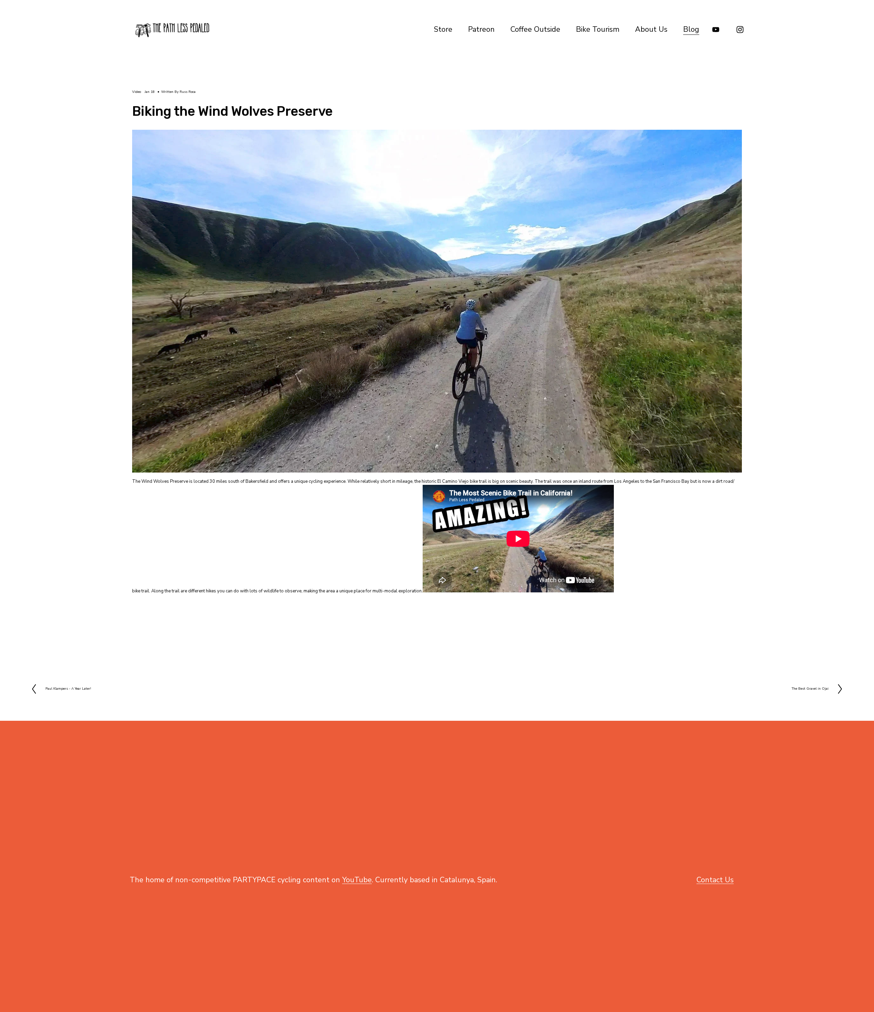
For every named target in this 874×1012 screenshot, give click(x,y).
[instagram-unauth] (740, 29)
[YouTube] (715, 29)
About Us (651, 29)
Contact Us (715, 880)
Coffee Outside (535, 29)
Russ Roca (188, 91)
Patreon (481, 29)
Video (136, 91)
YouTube (357, 880)
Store (443, 29)
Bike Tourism (597, 29)
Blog (691, 29)
